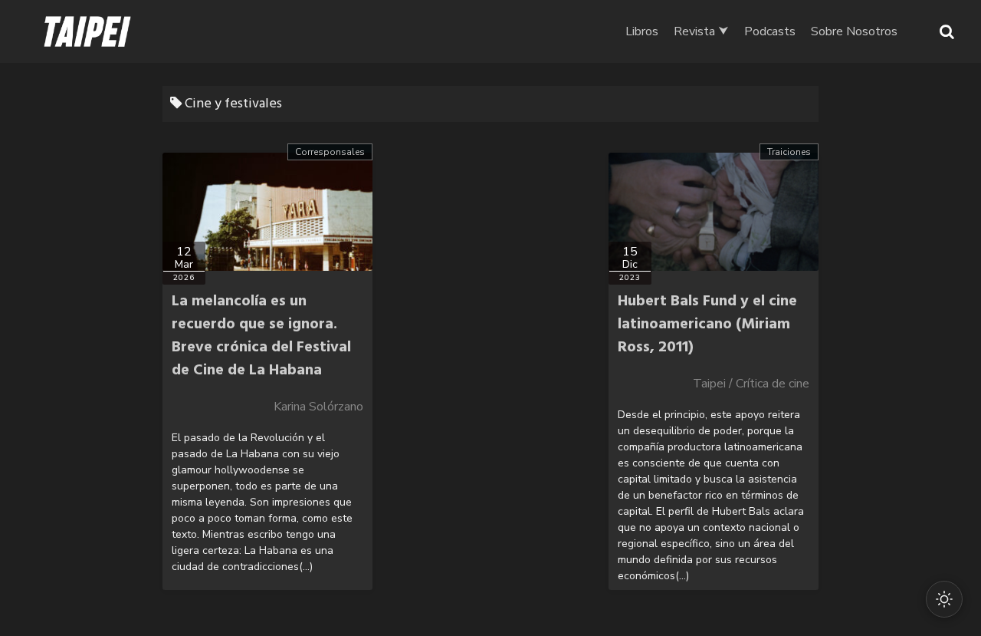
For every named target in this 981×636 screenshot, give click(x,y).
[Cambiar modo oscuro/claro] (944, 599)
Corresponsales (330, 152)
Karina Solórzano (318, 406)
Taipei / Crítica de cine (751, 383)
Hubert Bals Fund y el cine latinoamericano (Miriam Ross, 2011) (707, 324)
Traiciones (789, 152)
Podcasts (770, 31)
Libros (641, 31)
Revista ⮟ (701, 31)
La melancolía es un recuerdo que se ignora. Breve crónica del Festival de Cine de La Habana (261, 336)
